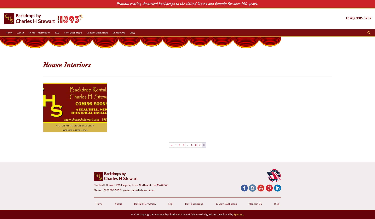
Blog (132, 32)
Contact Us (119, 32)
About (20, 32)
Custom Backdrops (97, 32)
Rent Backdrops (73, 32)
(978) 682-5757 (358, 18)
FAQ (57, 32)
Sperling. (238, 214)
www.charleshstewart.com (139, 190)
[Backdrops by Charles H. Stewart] (29, 18)
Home (9, 32)
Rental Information (39, 32)
